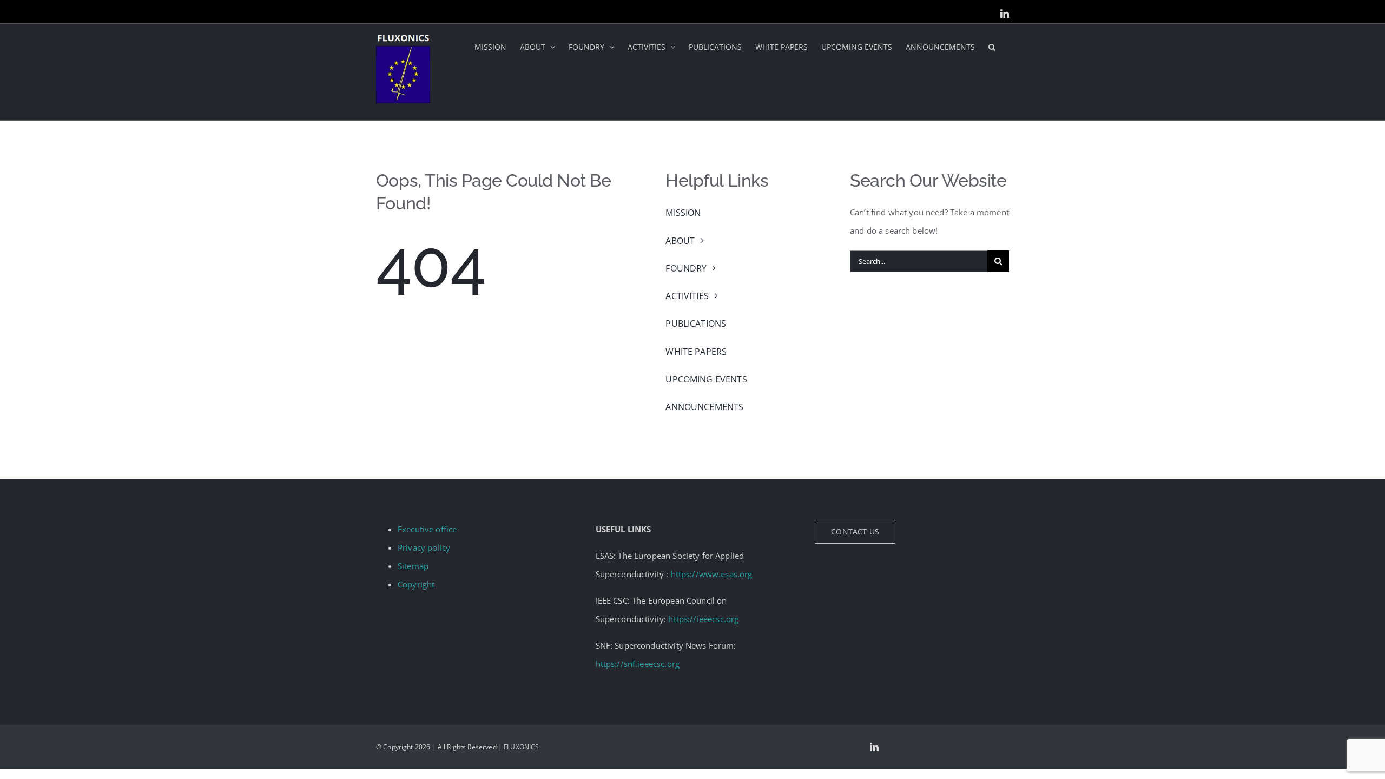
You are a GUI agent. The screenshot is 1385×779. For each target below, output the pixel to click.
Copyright (416, 584)
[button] (991, 46)
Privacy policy (424, 547)
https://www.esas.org (712, 574)
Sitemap (413, 565)
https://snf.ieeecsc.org (638, 663)
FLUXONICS (521, 746)
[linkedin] (874, 747)
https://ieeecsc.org (703, 618)
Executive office (427, 529)
